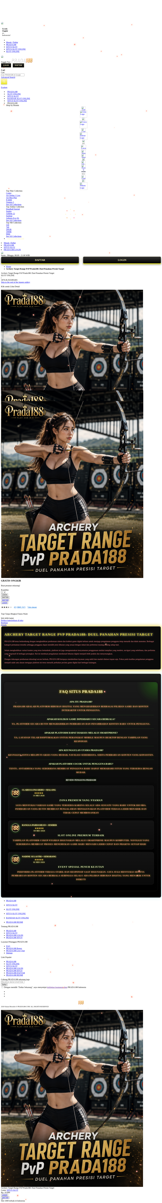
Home (8, 267)
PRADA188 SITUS (14, 937)
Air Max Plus (11, 198)
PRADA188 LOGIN (12, 250)
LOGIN (122, 260)
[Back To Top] (2, 1199)
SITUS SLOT (11, 47)
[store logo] (22, 62)
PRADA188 (11, 45)
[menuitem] (12, 92)
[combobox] (12, 75)
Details (4, 625)
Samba (9, 211)
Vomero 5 (10, 202)
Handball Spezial (13, 209)
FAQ (8, 946)
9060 (8, 234)
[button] (6, 395)
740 (7, 227)
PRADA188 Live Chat (15, 951)
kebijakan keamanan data (57, 987)
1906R (9, 232)
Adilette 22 (10, 214)
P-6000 (9, 200)
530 (7, 225)
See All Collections (13, 204)
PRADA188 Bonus (14, 948)
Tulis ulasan (32, 607)
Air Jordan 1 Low (13, 195)
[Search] (4, 81)
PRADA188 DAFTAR (15, 973)
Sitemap (9, 953)
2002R (9, 229)
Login (6, 65)
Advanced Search (8, 77)
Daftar (18, 65)
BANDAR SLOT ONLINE (17, 918)
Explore (4, 87)
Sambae (9, 216)
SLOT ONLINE (12, 51)
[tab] (81, 87)
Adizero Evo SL (12, 218)
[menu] (81, 165)
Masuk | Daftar (12, 42)
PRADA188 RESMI (14, 922)
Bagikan (4, 623)
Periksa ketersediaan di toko (12, 620)
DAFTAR (40, 260)
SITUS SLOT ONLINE (16, 49)
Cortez (8, 193)
